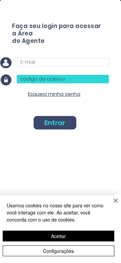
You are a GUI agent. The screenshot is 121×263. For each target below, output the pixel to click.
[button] (54, 93)
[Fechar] (112, 205)
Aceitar (58, 236)
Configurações (58, 250)
